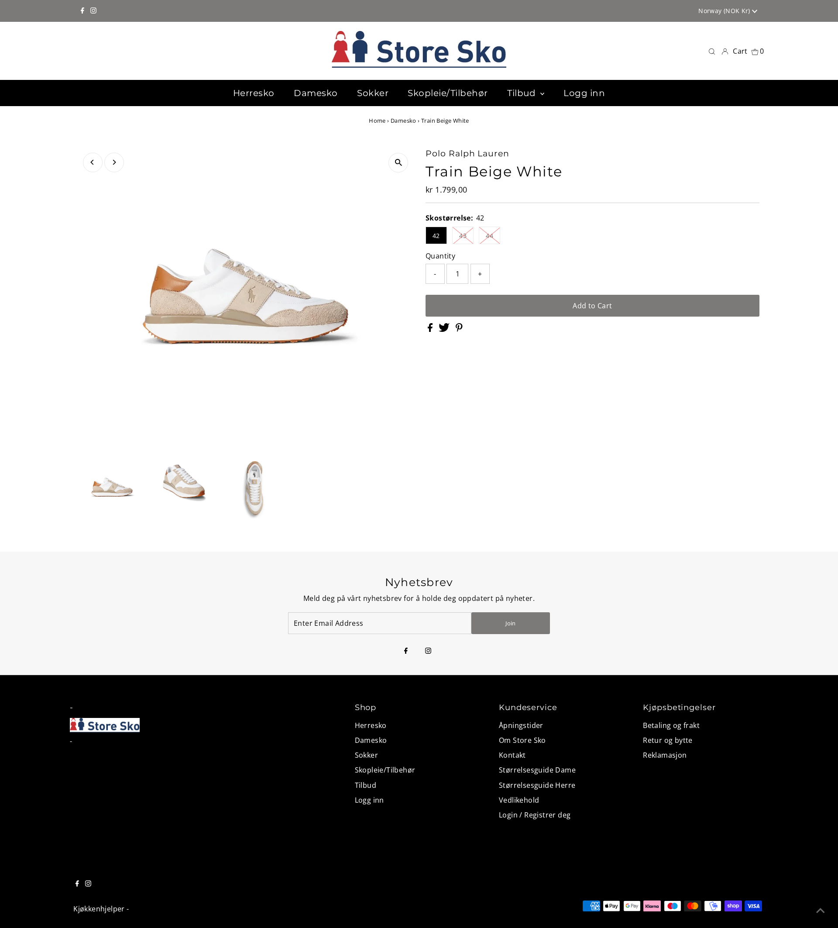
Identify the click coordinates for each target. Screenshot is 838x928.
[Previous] (93, 162)
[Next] (114, 162)
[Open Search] (712, 51)
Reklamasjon (665, 755)
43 (463, 235)
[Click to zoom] (398, 162)
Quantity (440, 256)
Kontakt (512, 755)
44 (489, 235)
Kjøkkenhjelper (99, 909)
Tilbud (365, 785)
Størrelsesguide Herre (537, 785)
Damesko (403, 120)
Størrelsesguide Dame (537, 770)
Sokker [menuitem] (372, 93)
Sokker (366, 755)
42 (436, 235)
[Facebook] (82, 10)
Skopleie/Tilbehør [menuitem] (448, 93)
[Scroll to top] (820, 910)
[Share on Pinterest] (459, 329)
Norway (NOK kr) (725, 11)
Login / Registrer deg (534, 815)
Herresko (371, 725)
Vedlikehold (519, 800)
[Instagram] (93, 10)
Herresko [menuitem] (254, 93)
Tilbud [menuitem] (522, 93)
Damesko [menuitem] (316, 93)
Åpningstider (521, 725)
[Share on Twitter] (445, 329)
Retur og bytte (668, 740)
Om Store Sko (522, 740)
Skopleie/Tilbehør (385, 770)
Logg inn (369, 800)
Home (377, 120)
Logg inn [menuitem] (584, 93)
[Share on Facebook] (431, 329)
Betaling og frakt (671, 725)
